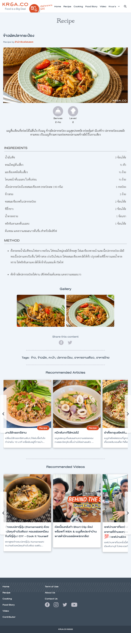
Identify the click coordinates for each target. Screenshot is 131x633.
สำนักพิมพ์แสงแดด (24, 42)
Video (6, 611)
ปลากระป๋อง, (65, 357)
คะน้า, (53, 357)
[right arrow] (3, 414)
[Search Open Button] (125, 6)
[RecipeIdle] (41, 7)
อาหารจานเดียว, (85, 357)
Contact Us (51, 599)
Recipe (6, 592)
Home (6, 586)
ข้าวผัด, (43, 357)
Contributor (9, 617)
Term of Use (51, 586)
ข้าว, (34, 357)
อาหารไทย (102, 357)
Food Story (9, 605)
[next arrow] (128, 414)
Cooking (7, 599)
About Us (50, 592)
